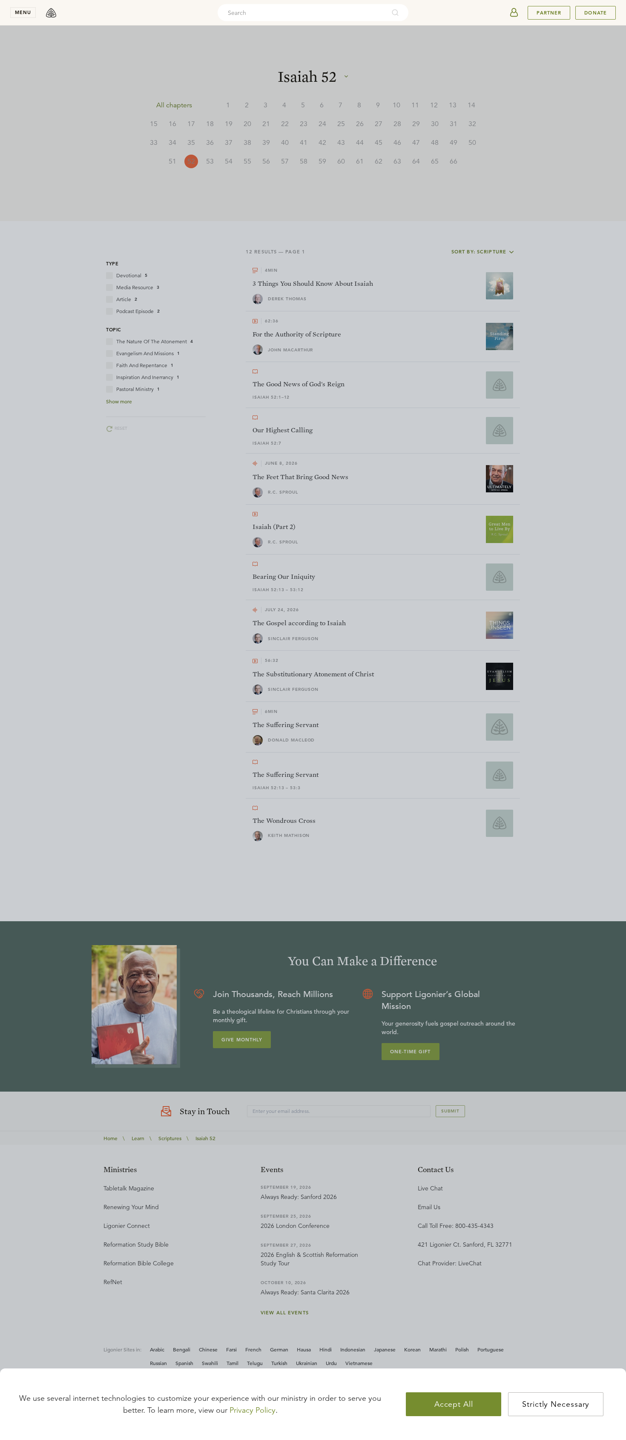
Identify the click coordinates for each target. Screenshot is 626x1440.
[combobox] (301, 13)
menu (23, 12)
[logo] (51, 12)
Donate (595, 13)
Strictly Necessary (555, 1404)
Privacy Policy (253, 1410)
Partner (549, 13)
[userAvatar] (514, 12)
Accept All (453, 1404)
